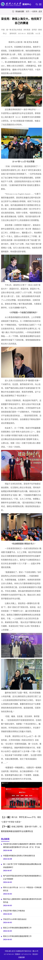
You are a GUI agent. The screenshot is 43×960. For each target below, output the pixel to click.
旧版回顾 (21, 957)
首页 (27, 11)
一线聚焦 (34, 11)
